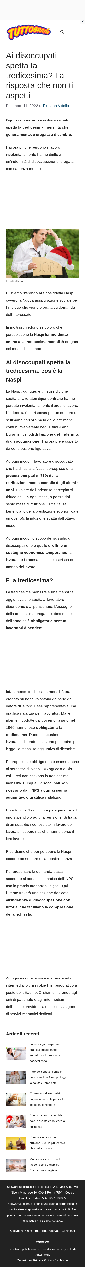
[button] (62, 32)
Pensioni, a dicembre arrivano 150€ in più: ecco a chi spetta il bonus (47, 1142)
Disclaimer (61, 1260)
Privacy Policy (42, 1260)
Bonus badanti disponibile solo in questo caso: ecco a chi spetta (47, 1121)
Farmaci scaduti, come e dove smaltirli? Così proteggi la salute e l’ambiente (48, 1077)
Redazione (24, 1260)
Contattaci (68, 1230)
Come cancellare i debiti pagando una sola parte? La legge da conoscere (47, 1099)
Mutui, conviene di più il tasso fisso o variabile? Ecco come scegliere (45, 1164)
